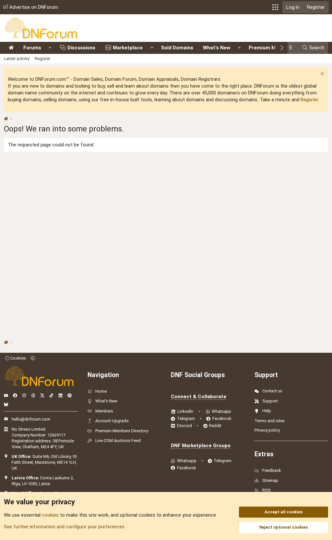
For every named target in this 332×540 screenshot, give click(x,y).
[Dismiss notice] (321, 74)
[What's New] (293, 48)
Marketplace (128, 48)
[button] (275, 7)
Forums (32, 48)
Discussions (81, 48)
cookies (50, 515)
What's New (216, 48)
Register (42, 58)
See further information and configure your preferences (64, 527)
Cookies (17, 358)
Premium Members (271, 48)
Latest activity (17, 58)
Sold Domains (177, 48)
